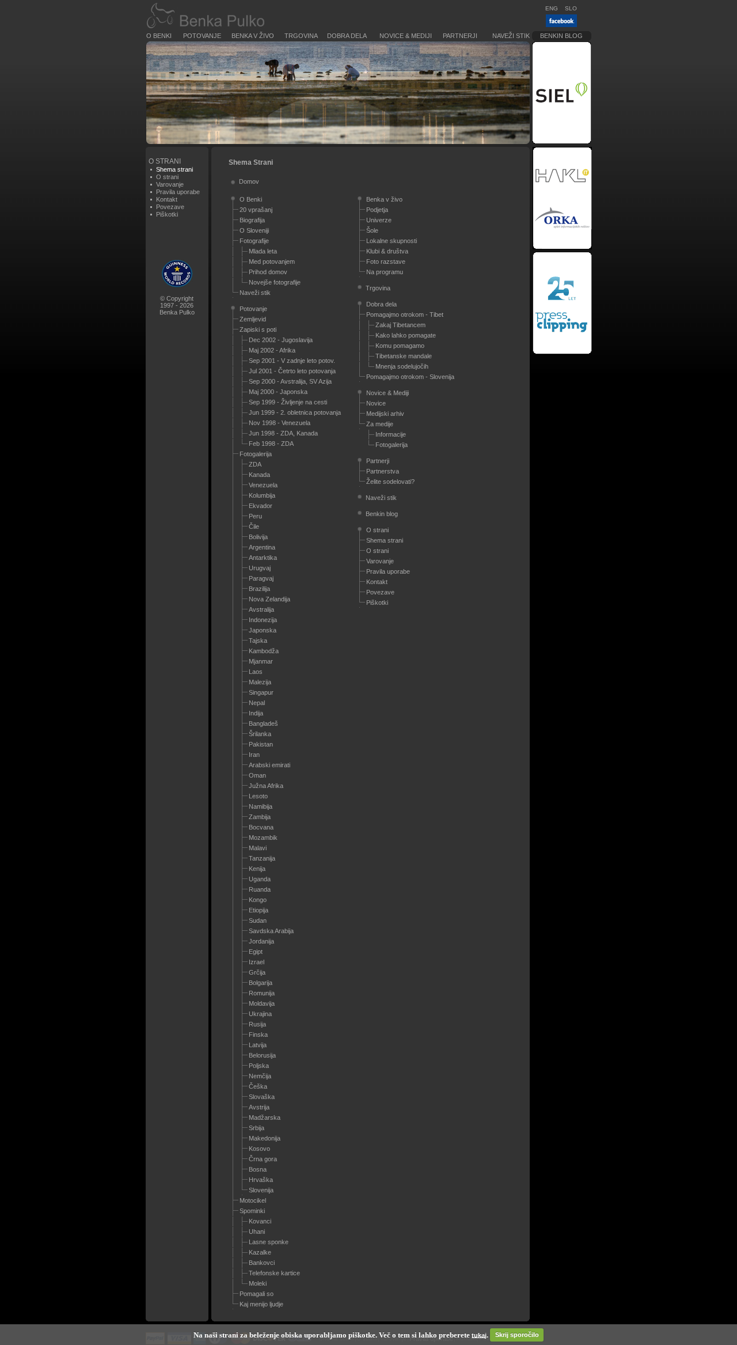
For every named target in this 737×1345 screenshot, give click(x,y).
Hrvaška (261, 1179)
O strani (167, 176)
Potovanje (202, 35)
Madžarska (264, 1117)
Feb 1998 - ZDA (271, 443)
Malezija (260, 682)
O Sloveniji (254, 230)
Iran (254, 754)
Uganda (260, 879)
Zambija (260, 816)
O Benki (159, 35)
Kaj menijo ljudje (261, 1304)
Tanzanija (262, 858)
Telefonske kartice (274, 1273)
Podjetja (377, 209)
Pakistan (261, 744)
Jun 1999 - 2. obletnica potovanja (295, 412)
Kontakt (166, 199)
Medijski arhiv (385, 413)
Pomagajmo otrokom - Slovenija (410, 376)
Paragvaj (261, 578)
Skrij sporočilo (517, 1334)
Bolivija (258, 536)
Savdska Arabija (271, 930)
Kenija (257, 868)
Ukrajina (260, 1013)
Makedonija (264, 1138)
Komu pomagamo (399, 345)
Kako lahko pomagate (405, 335)
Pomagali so (256, 1293)
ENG (551, 8)
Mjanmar (261, 661)
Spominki (252, 1210)
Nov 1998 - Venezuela (279, 422)
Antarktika (263, 557)
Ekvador (260, 505)
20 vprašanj (256, 209)
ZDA (255, 464)
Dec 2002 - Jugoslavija (281, 339)
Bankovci (262, 1262)
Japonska (262, 630)
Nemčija (260, 1076)
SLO (571, 8)
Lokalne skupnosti (391, 240)
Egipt (256, 951)
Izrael (256, 961)
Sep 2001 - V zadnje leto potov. (292, 360)
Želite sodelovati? (390, 481)
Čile (254, 526)
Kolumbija (262, 495)
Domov (249, 181)
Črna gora (263, 1158)
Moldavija (262, 1003)
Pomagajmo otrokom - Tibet (404, 314)
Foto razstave (385, 261)
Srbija (256, 1127)
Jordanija (261, 941)
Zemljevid (253, 319)
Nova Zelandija (269, 599)
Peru (255, 516)
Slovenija (261, 1190)
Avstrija (259, 1107)
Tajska (258, 640)
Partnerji (460, 35)
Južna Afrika (266, 785)
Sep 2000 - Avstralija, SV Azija (290, 381)
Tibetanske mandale (403, 356)
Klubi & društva (387, 251)
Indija (256, 713)
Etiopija (258, 910)
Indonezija (263, 619)
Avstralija (261, 609)
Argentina (262, 547)
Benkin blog (561, 35)
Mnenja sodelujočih (401, 366)
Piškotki (167, 214)
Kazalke (260, 1252)
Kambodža (264, 650)
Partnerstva (382, 471)
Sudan (258, 920)
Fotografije (254, 240)
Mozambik (263, 837)
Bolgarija (260, 982)
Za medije (379, 423)
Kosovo (259, 1148)
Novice (376, 403)
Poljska (259, 1065)
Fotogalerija (256, 453)
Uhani (257, 1231)
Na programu (384, 271)
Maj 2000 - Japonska (278, 391)
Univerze (379, 220)
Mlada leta (263, 251)
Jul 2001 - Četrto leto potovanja (292, 370)
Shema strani (384, 540)
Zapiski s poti (258, 329)
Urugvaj (260, 567)
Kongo (258, 899)
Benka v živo (252, 35)
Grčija (257, 972)
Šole (372, 230)
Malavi (258, 847)
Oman (257, 775)
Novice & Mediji (405, 35)
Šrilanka (260, 733)
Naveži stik (511, 35)
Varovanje (170, 184)
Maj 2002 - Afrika (272, 350)
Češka (258, 1086)
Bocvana (261, 827)
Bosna (258, 1169)
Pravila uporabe (178, 191)
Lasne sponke (268, 1241)
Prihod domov (268, 271)
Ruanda (260, 889)
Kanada (259, 474)
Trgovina (301, 35)
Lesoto (258, 796)
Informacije (390, 434)
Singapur (261, 692)
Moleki (258, 1283)
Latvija (258, 1044)
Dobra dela (347, 35)
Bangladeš (263, 723)
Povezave (170, 206)
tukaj (479, 1334)
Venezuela (263, 485)
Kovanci (260, 1221)
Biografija (252, 220)
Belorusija (262, 1055)
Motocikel (253, 1200)
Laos (256, 671)
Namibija (260, 806)
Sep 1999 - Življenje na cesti (288, 402)
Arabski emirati (269, 764)
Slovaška (262, 1096)
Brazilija (259, 588)
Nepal (257, 702)
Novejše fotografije (275, 282)
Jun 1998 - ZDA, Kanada (283, 433)
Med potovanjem (272, 261)
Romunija (262, 993)
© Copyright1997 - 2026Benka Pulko (177, 305)
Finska (258, 1034)
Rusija (257, 1024)
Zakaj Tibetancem (400, 324)
